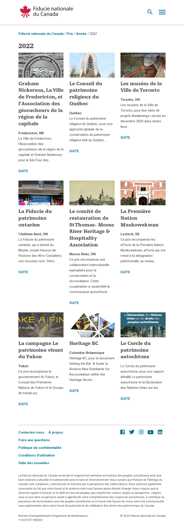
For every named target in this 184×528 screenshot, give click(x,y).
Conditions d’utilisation (36, 455)
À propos (55, 432)
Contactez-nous (31, 432)
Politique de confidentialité (39, 448)
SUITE (23, 171)
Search (150, 13)
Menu (162, 13)
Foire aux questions (34, 440)
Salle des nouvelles (33, 463)
